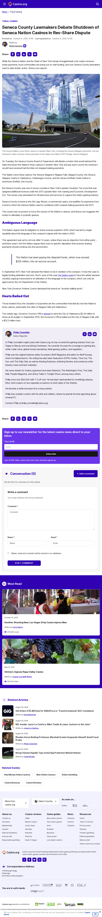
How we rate (7, 836)
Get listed (6, 822)
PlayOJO (28, 836)
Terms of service (86, 822)
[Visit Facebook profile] (29, 860)
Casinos (70, 822)
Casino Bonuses (12, 783)
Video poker (52, 836)
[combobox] (15, 803)
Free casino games (54, 822)
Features (70, 825)
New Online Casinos (46, 775)
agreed (47, 313)
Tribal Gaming (16, 12)
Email (54, 537)
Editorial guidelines (87, 836)
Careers (5, 829)
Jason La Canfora (31, 728)
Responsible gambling (11, 840)
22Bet (27, 818)
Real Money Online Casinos (17, 775)
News (4, 12)
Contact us (6, 818)
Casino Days (30, 825)
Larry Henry (18, 627)
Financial (70, 818)
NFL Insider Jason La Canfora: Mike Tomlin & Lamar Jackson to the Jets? (53, 724)
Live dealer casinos (54, 840)
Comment (13, 506)
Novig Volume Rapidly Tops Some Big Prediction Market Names (48, 752)
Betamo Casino (31, 822)
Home (82, 818)
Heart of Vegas (31, 840)
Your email (9, 441)
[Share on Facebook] (13, 54)
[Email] (95, 334)
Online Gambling (69, 775)
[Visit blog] (44, 860)
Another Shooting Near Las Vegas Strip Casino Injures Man (35, 622)
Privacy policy (85, 825)
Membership (7, 825)
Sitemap (83, 829)
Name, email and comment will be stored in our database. (36, 553)
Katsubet (28, 833)
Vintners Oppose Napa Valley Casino (23, 672)
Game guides (54, 814)
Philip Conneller (16, 46)
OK (95, 914)
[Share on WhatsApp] (18, 54)
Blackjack (50, 833)
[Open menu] (4, 4)
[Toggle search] (97, 4)
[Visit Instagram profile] (39, 860)
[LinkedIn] (90, 334)
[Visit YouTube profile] (34, 860)
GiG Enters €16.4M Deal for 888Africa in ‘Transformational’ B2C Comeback (55, 711)
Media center (85, 840)
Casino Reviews (33, 783)
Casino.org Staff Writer (22, 677)
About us (7, 814)
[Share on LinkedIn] (24, 54)
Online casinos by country (90, 844)
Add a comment (85, 473)
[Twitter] (85, 334)
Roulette (50, 829)
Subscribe (51, 454)
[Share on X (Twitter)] (29, 54)
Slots (49, 825)
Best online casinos (54, 818)
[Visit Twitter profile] (24, 860)
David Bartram (30, 715)
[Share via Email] (35, 54)
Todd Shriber (29, 757)
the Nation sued (65, 275)
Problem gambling (87, 833)
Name (11, 537)
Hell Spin (28, 829)
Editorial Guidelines (9, 833)
